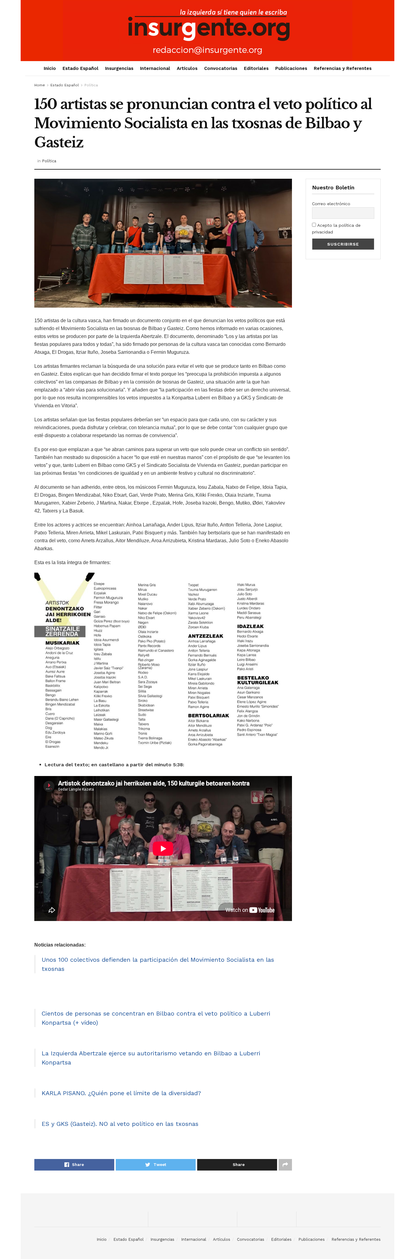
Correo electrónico (331, 203)
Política (91, 85)
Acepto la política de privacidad (336, 228)
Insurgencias (119, 68)
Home (39, 85)
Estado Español (80, 68)
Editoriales (256, 68)
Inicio (50, 68)
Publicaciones (291, 68)
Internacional (155, 68)
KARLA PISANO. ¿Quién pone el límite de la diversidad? (121, 1093)
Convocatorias (220, 68)
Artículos (187, 68)
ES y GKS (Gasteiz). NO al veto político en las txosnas (120, 1123)
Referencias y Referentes (343, 68)
